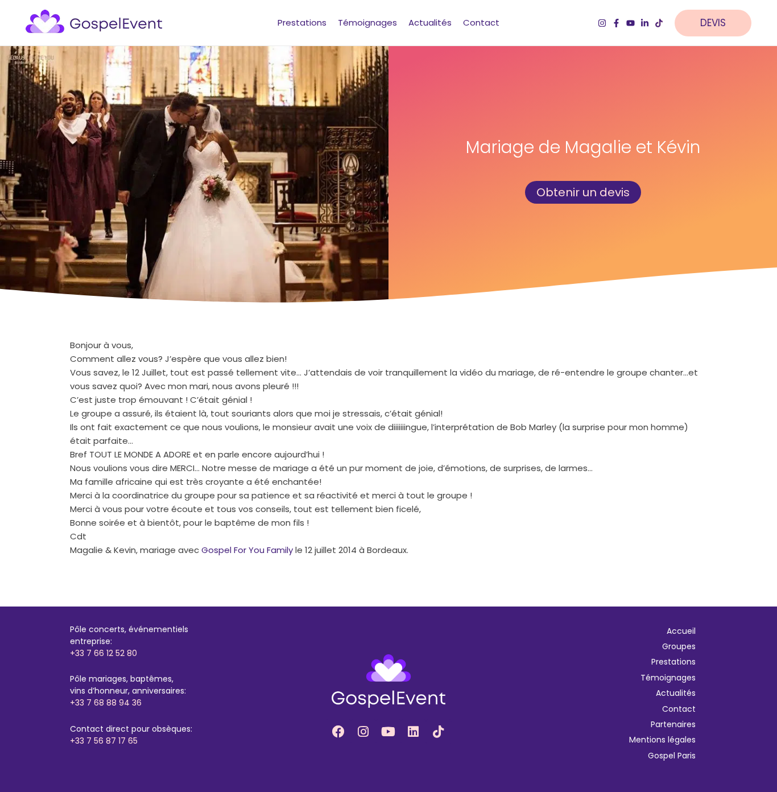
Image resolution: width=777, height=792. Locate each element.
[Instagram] (602, 23)
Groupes (679, 646)
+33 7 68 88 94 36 (106, 702)
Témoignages (668, 677)
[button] (719, 23)
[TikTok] (659, 23)
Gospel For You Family (247, 550)
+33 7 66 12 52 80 (103, 653)
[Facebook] (616, 23)
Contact (679, 709)
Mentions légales (662, 739)
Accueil (681, 631)
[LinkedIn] (644, 23)
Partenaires (673, 724)
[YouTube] (630, 23)
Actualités (676, 693)
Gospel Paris (672, 755)
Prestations (673, 661)
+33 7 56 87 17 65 (104, 740)
